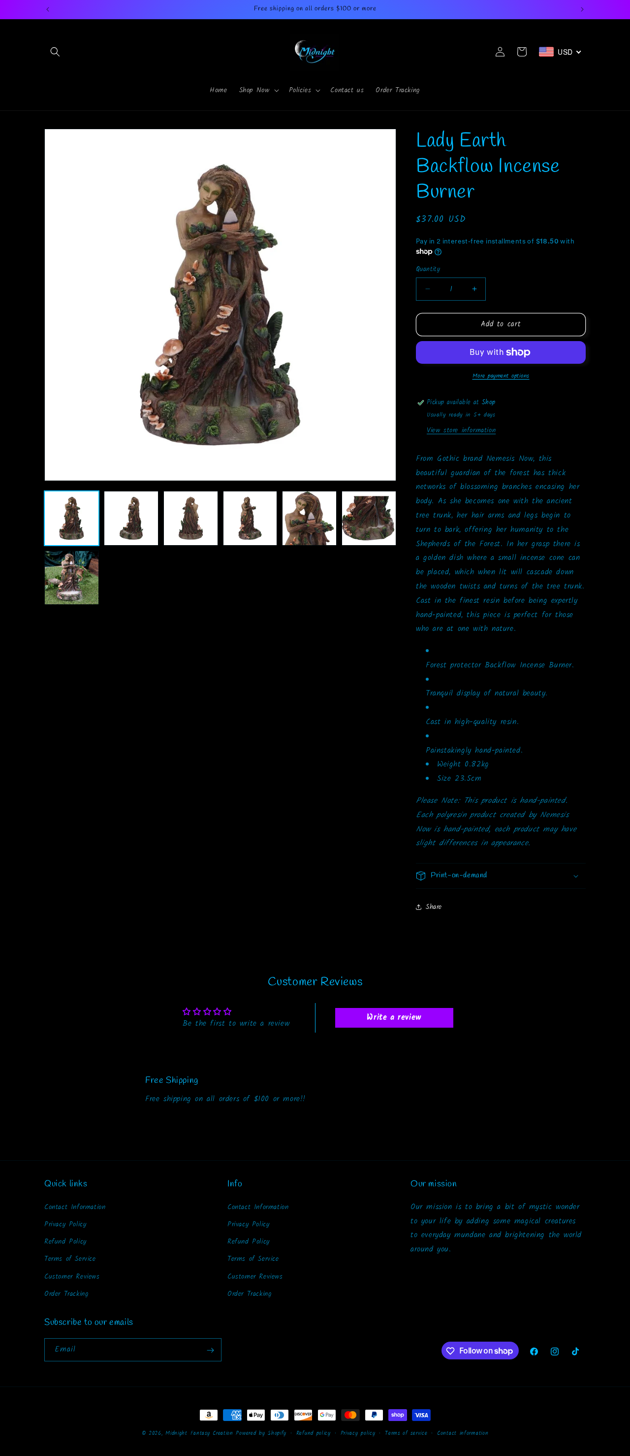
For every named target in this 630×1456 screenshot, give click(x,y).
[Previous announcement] (48, 9)
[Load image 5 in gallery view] (309, 518)
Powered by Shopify (261, 1433)
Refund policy (313, 1432)
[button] (55, 52)
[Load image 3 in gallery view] (190, 518)
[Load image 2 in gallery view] (131, 518)
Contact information (462, 1432)
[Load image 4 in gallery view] (250, 518)
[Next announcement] (582, 9)
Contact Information (74, 1206)
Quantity (428, 270)
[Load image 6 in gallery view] (369, 518)
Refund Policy (65, 1241)
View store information (461, 430)
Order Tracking (66, 1293)
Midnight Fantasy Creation (200, 1433)
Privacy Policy (65, 1223)
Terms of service (406, 1432)
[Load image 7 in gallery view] (71, 578)
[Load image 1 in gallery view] (71, 518)
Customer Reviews (72, 1276)
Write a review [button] (394, 1017)
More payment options (501, 376)
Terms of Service (70, 1258)
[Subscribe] (210, 1350)
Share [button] (434, 906)
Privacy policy (358, 1432)
